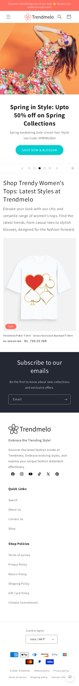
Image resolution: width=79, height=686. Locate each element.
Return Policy (17, 574)
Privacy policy (61, 670)
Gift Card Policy (18, 593)
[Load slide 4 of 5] (44, 168)
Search (13, 500)
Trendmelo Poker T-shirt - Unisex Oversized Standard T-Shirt (38, 335)
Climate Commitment (23, 602)
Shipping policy (39, 677)
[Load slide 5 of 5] (49, 168)
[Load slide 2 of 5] (34, 168)
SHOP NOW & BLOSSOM (39, 150)
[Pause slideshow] (74, 168)
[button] (8, 16)
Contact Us (15, 519)
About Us (14, 509)
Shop (11, 528)
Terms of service (19, 555)
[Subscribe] (65, 399)
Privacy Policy (17, 564)
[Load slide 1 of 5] (29, 168)
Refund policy (42, 670)
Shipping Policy (18, 583)
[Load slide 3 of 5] (39, 168)
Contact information (63, 677)
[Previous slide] (22, 168)
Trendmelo (24, 670)
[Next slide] (57, 168)
